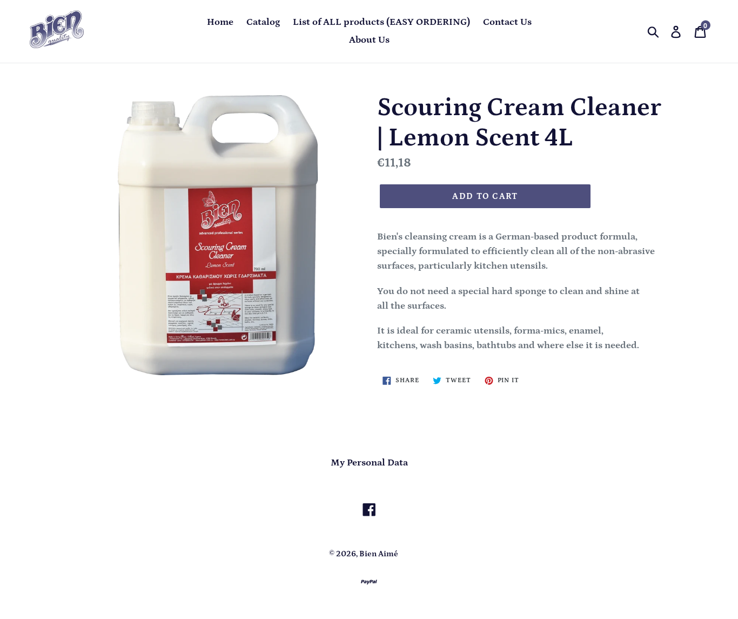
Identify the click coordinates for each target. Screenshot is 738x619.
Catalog (263, 22)
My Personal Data (369, 462)
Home (220, 22)
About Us (369, 40)
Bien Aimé (378, 553)
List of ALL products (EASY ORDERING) (381, 22)
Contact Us (507, 22)
